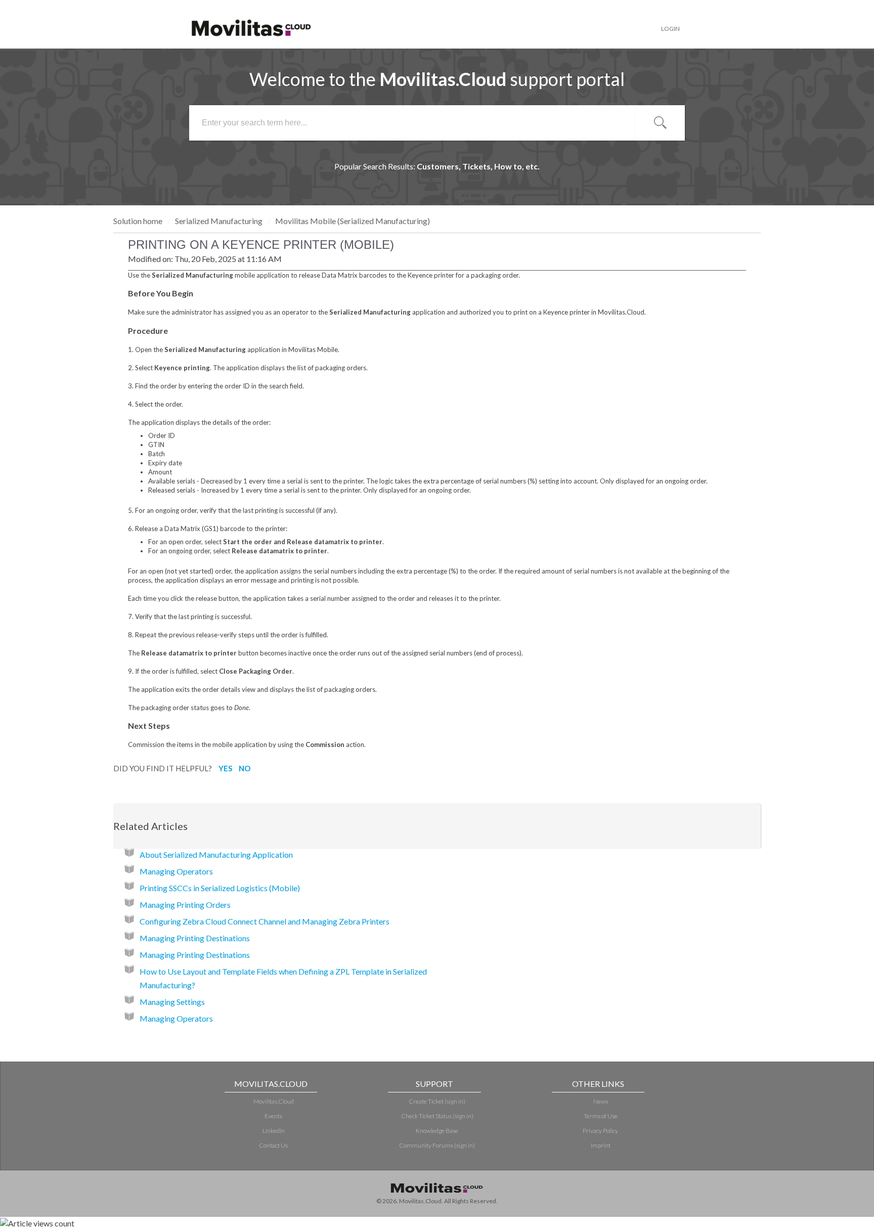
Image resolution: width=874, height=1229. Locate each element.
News (600, 1101)
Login (670, 28)
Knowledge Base (437, 1130)
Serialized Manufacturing (219, 221)
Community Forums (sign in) (437, 1145)
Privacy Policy (600, 1130)
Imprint (600, 1145)
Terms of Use (601, 1116)
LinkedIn (274, 1130)
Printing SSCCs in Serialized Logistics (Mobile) (220, 888)
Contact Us (273, 1145)
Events (273, 1116)
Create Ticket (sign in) (437, 1101)
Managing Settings (172, 1001)
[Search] (660, 123)
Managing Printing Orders (185, 904)
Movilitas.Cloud (273, 1101)
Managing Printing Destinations (195, 938)
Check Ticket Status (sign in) (437, 1116)
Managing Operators (176, 871)
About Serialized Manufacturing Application (216, 854)
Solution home (138, 221)
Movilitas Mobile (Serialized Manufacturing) (352, 221)
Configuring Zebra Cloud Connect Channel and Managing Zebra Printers (264, 921)
